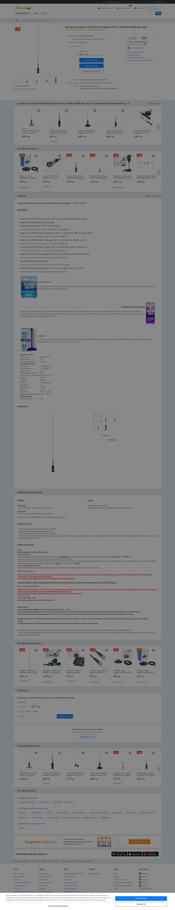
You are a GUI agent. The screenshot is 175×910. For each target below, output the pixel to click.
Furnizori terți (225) (60, 900)
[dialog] (87, 901)
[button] (58, 905)
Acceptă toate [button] (141, 898)
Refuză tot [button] (141, 904)
